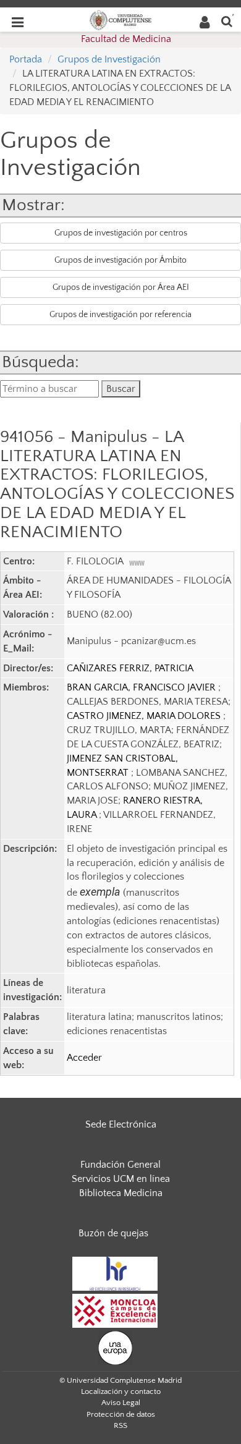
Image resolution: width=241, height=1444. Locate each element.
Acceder (84, 1057)
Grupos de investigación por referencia (120, 315)
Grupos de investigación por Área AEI (121, 287)
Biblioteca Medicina (121, 1193)
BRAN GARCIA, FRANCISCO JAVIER (142, 687)
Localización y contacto (121, 1391)
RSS (120, 1425)
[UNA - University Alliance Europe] (115, 1347)
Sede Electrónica (120, 1124)
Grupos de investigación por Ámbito (120, 260)
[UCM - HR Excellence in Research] (115, 1272)
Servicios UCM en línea (121, 1178)
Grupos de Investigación (109, 59)
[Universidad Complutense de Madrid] (120, 19)
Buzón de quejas (113, 1233)
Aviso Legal (120, 1402)
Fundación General (120, 1164)
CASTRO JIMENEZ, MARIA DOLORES (145, 715)
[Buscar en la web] (226, 20)
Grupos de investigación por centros (120, 233)
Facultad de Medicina (126, 39)
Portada (25, 59)
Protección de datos (121, 1414)
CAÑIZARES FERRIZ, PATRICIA (130, 668)
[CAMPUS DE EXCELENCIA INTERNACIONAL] (115, 1309)
